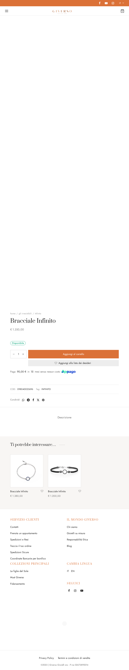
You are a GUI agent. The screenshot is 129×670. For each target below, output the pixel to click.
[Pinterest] (43, 400)
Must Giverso (17, 577)
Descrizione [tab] (64, 417)
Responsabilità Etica (77, 539)
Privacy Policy (46, 658)
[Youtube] (106, 3)
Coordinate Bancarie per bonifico (28, 558)
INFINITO (46, 389)
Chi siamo (72, 527)
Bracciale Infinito (19, 491)
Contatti (14, 527)
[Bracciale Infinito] (26, 471)
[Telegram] (28, 400)
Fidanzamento (17, 584)
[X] (38, 400)
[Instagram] (112, 3)
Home (12, 313)
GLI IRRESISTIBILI (25, 313)
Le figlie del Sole (19, 571)
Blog (69, 546)
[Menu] (6, 11)
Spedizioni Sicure (19, 552)
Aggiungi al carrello (73, 354)
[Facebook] (100, 3)
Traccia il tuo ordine (20, 546)
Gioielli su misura (76, 533)
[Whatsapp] (23, 400)
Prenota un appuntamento (23, 533)
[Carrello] (122, 11)
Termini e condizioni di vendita (74, 658)
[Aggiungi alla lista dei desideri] (42, 491)
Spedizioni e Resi (19, 539)
